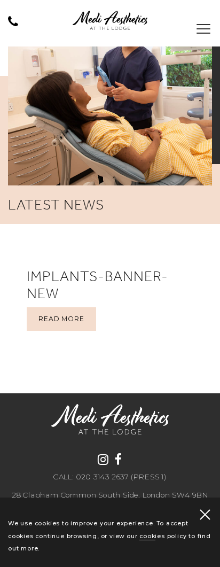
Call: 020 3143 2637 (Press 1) (110, 477)
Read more (61, 319)
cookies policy (162, 536)
